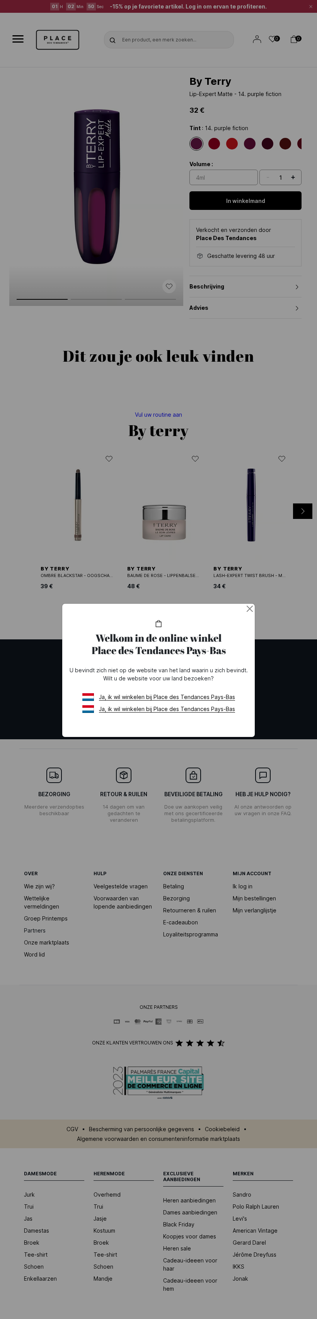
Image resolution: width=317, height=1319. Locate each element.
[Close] (250, 609)
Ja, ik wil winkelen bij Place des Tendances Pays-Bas (167, 697)
